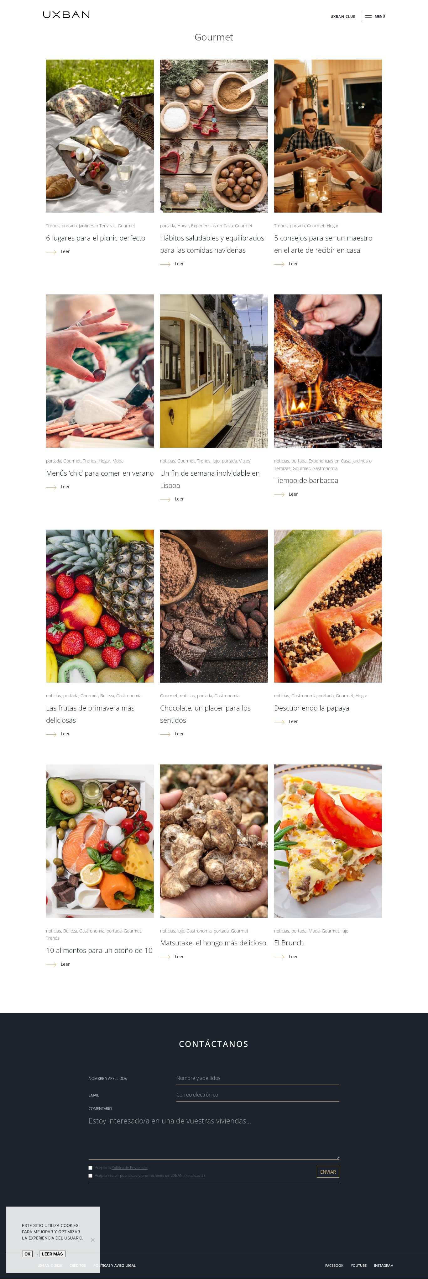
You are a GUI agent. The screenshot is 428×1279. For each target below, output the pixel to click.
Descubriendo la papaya (311, 707)
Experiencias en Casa (212, 226)
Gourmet (126, 226)
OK (27, 1253)
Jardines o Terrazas (97, 226)
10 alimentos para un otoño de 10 (99, 950)
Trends (53, 226)
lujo (216, 461)
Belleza (107, 696)
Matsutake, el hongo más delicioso (213, 942)
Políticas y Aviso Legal (114, 1265)
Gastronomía (324, 468)
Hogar (183, 226)
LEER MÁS (52, 1253)
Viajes (244, 461)
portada (69, 226)
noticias (167, 461)
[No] (92, 1240)
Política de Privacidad (130, 1167)
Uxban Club (343, 16)
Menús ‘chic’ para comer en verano (100, 473)
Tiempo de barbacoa (306, 480)
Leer (65, 251)
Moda (117, 461)
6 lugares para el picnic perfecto (95, 237)
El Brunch (289, 942)
